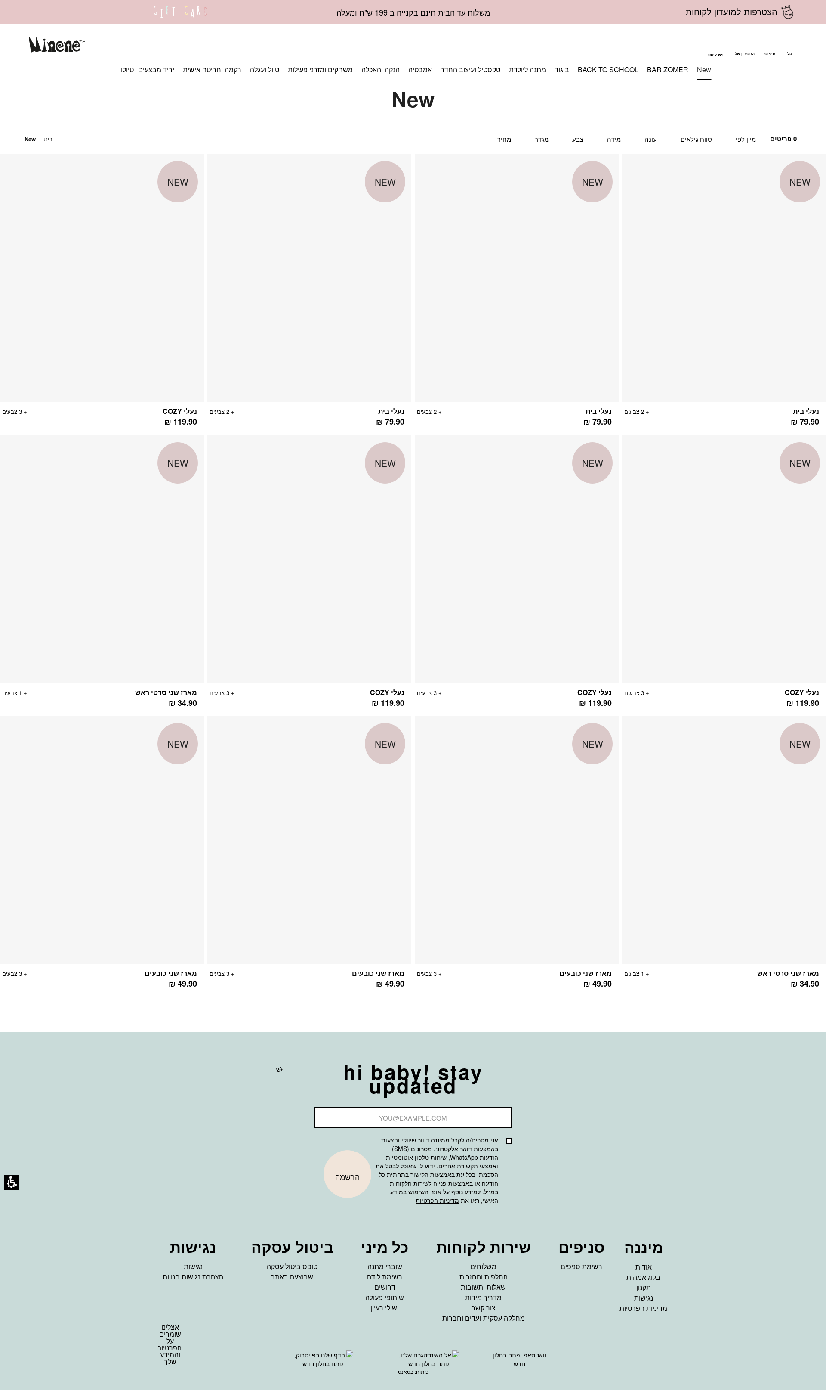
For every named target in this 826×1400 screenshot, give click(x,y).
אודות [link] (643, 1267)
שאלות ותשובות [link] (483, 1287)
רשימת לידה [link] (384, 1277)
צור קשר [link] (484, 1308)
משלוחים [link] (483, 1266)
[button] (769, 46)
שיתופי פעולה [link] (384, 1297)
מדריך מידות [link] (483, 1297)
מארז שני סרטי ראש (166, 692)
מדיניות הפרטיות (437, 1200)
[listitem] (724, 294)
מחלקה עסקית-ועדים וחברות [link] (483, 1318)
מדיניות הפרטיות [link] (643, 1308)
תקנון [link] (643, 1287)
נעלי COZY (180, 411)
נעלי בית (806, 411)
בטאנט (405, 1371)
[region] (45, 139)
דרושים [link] (384, 1287)
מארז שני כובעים (585, 973)
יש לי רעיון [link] (384, 1308)
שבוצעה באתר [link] (292, 1277)
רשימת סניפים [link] (581, 1266)
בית (47, 139)
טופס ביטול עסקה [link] (292, 1266)
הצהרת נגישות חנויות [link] (193, 1277)
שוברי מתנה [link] (384, 1266)
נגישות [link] (643, 1298)
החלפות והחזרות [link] (483, 1277)
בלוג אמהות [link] (643, 1277)
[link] (180, 17)
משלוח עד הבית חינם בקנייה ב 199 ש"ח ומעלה (413, 12)
